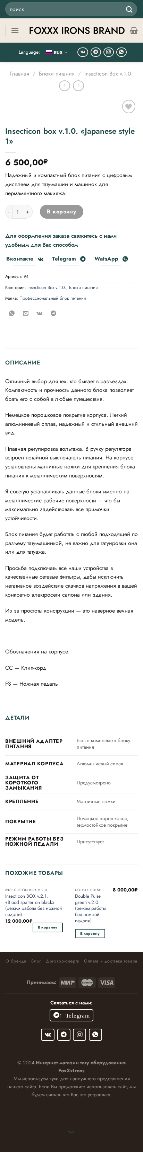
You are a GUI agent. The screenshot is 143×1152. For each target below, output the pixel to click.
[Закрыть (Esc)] (7, 1110)
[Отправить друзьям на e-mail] (25, 313)
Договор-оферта (62, 961)
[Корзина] (134, 30)
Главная (19, 74)
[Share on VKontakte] (39, 313)
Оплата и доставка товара (110, 961)
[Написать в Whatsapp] (121, 52)
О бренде (16, 961)
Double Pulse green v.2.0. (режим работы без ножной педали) (90, 908)
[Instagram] (108, 52)
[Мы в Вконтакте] (82, 52)
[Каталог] (15, 30)
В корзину (61, 212)
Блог (36, 961)
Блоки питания (57, 74)
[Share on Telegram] (53, 313)
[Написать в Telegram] (96, 52)
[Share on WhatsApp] (12, 313)
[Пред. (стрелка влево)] (7, 1139)
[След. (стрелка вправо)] (27, 1139)
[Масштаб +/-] (27, 1110)
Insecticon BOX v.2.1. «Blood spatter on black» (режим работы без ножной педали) (33, 905)
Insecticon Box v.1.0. (108, 74)
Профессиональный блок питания (52, 298)
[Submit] (129, 9)
